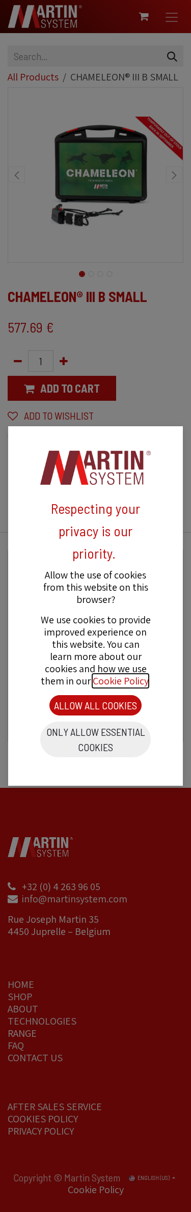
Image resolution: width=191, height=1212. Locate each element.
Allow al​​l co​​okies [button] (95, 705)
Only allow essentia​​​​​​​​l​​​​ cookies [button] (95, 739)
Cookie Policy (120, 680)
